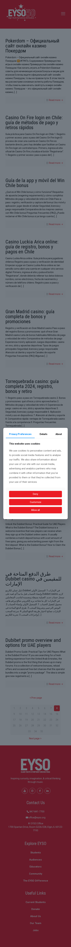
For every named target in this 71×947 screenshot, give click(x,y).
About (58, 434)
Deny (35, 494)
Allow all (35, 510)
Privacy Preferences (20, 434)
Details (43, 434)
